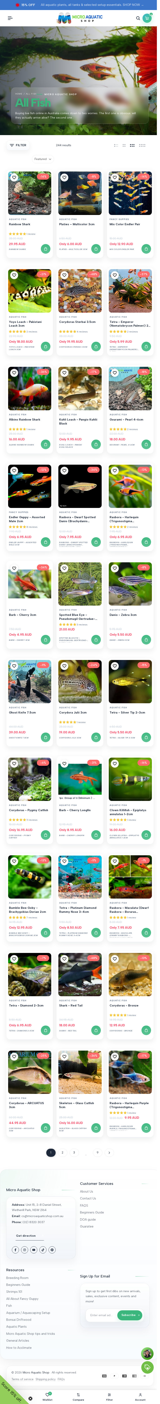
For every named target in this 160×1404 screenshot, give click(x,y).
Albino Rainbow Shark (24, 419)
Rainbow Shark (19, 224)
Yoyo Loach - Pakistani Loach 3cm (25, 323)
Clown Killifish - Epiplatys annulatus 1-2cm (128, 812)
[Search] (138, 18)
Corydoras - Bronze (124, 1005)
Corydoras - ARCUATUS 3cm (26, 1105)
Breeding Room (17, 1278)
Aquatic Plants (16, 1327)
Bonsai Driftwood (18, 1320)
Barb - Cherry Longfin (75, 810)
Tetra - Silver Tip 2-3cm (127, 712)
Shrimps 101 (14, 1292)
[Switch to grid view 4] (142, 145)
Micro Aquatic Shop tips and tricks (30, 1334)
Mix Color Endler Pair (125, 224)
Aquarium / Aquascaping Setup (28, 1313)
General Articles (17, 1341)
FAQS (84, 1205)
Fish (9, 1306)
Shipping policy (46, 1379)
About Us (86, 1191)
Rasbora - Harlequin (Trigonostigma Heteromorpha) (124, 519)
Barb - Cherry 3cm (22, 615)
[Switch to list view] (116, 145)
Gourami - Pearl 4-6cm (126, 419)
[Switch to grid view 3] (132, 145)
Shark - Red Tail (70, 1005)
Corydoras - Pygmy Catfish (28, 810)
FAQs (61, 1379)
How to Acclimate (19, 1348)
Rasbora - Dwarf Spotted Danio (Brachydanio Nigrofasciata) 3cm (77, 519)
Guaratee (87, 1226)
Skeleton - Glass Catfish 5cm (76, 1105)
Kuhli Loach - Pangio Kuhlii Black (78, 421)
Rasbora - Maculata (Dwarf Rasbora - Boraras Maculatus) (129, 910)
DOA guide (88, 1219)
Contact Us (88, 1198)
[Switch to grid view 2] (124, 145)
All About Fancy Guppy (22, 1299)
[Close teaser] (30, 1398)
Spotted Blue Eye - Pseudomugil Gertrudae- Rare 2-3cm (77, 617)
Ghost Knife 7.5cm (22, 712)
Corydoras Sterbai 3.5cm (77, 322)
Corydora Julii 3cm (73, 712)
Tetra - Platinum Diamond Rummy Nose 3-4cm (77, 909)
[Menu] (10, 18)
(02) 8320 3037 (33, 1222)
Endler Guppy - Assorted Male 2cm (27, 519)
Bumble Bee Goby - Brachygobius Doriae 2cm (27, 909)
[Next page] (109, 1153)
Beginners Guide (92, 1212)
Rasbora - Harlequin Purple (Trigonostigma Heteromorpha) (129, 1105)
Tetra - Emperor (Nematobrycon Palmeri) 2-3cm (130, 324)
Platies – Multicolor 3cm (77, 224)
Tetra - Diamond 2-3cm (26, 1005)
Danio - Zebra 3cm (123, 615)
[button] (14, 178)
